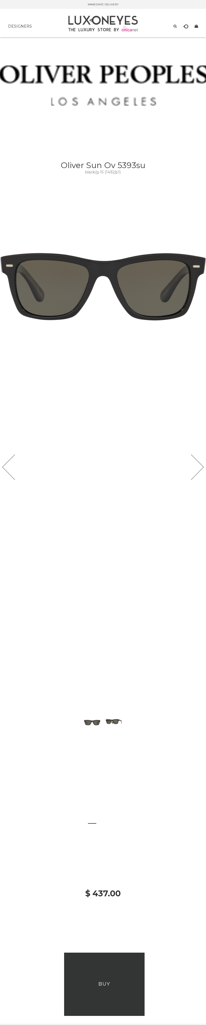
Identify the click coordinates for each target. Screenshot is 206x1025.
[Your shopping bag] (196, 26)
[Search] (175, 26)
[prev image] (8, 467)
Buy (104, 984)
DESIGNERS (20, 26)
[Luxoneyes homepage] (103, 23)
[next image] (197, 467)
